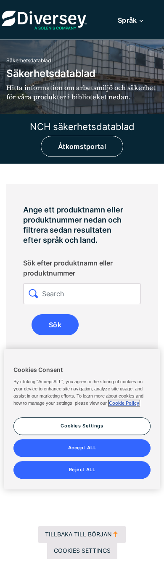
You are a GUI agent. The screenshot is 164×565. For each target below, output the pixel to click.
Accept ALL (82, 448)
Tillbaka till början (78, 534)
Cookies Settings (82, 550)
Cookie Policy (124, 403)
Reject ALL (82, 469)
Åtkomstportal (82, 146)
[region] (82, 419)
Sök (55, 325)
